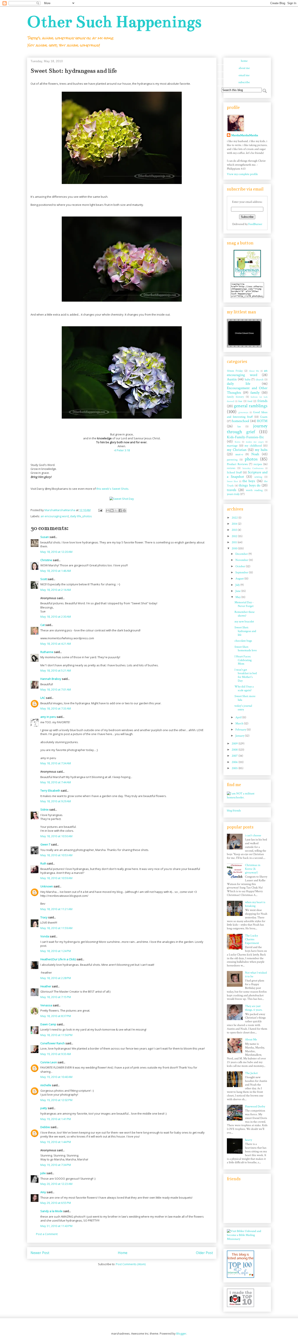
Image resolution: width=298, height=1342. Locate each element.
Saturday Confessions (253, 468)
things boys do (249, 485)
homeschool (240, 421)
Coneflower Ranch (52, 1043)
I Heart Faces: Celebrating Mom (243, 660)
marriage (232, 446)
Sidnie (44, 809)
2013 (235, 530)
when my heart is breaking (255, 904)
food (249, 401)
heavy (248, 1140)
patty (43, 1108)
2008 (235, 750)
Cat (42, 625)
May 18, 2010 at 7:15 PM (55, 997)
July (237, 585)
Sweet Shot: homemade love (246, 649)
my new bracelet (244, 622)
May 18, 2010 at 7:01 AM (55, 689)
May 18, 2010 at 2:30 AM (55, 617)
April (238, 717)
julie (43, 1173)
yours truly (233, 494)
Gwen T (45, 844)
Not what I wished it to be (256, 974)
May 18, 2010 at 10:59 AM (56, 878)
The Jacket (251, 1073)
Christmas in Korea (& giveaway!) (252, 869)
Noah (255, 454)
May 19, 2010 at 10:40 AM (56, 1077)
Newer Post (40, 1252)
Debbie (45, 1127)
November (242, 560)
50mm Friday (235, 371)
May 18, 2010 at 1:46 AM (55, 571)
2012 (235, 536)
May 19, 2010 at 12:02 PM (56, 1100)
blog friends (234, 811)
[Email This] (108, 510)
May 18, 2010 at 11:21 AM (56, 909)
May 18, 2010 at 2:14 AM (55, 590)
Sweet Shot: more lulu (245, 698)
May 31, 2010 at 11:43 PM (56, 1226)
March (239, 723)
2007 (235, 756)
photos (87, 516)
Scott (43, 579)
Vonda (44, 936)
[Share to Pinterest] (124, 510)
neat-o (239, 454)
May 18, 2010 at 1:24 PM (55, 951)
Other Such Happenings (114, 21)
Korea (237, 441)
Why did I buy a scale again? (244, 688)
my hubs (261, 449)
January (240, 736)
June (238, 591)
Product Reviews (237, 464)
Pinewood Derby (255, 1106)
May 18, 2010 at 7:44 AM (55, 782)
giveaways (243, 412)
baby (247, 379)
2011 (235, 542)
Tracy (44, 917)
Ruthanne (46, 652)
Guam (263, 417)
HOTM (262, 421)
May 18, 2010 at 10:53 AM (56, 855)
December (241, 554)
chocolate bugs (243, 641)
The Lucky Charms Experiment (252, 939)
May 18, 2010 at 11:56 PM (56, 1035)
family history (235, 397)
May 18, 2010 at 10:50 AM (56, 836)
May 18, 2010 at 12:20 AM (56, 552)
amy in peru (48, 717)
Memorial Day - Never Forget (244, 604)
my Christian (237, 449)
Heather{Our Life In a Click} (58, 959)
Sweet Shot (232, 481)
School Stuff (234, 472)
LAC (42, 698)
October (240, 566)
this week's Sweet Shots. (112, 489)
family (255, 392)
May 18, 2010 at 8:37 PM (55, 1016)
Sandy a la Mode (51, 1211)
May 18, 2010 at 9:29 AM (55, 801)
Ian (239, 426)
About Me (254, 371)
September (242, 572)
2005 (235, 768)
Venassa (46, 1005)
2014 (235, 524)
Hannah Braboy (50, 679)
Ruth (43, 863)
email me (244, 75)
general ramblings (250, 406)
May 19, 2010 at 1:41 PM (55, 1119)
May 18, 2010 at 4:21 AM (55, 644)
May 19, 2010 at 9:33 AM (55, 1054)
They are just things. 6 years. (253, 1008)
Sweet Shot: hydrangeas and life (245, 631)
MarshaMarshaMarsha (244, 135)
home (244, 61)
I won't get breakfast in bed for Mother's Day (246, 675)
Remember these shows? (245, 614)
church (260, 379)
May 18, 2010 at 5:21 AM (55, 670)
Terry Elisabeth (50, 790)
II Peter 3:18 (122, 450)
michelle (45, 1085)
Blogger (181, 1333)
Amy (43, 1192)
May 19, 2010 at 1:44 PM (55, 1142)
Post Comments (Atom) (131, 1264)
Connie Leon (48, 1062)
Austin (232, 379)
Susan (44, 537)
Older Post (204, 1252)
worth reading (254, 490)
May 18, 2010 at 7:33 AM (55, 708)
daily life (75, 516)
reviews (231, 468)
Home (122, 1252)
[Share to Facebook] (120, 510)
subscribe (244, 82)
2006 (235, 762)
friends (262, 401)
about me (244, 68)
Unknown (46, 886)
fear (240, 401)
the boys (248, 481)
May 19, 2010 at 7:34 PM (55, 1165)
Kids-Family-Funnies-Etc (245, 437)
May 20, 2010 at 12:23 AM (56, 1184)
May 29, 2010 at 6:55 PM (55, 1203)
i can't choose (253, 835)
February (241, 730)
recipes (257, 464)
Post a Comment (47, 1234)
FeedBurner (255, 224)
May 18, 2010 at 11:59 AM (56, 928)
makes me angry (255, 441)
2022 (235, 518)
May (238, 597)
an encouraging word (55, 516)
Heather (45, 986)
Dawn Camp (48, 1024)
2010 (235, 548)
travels (231, 490)
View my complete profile (242, 174)
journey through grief (247, 429)
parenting (232, 459)
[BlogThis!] (112, 510)
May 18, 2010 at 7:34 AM (55, 763)
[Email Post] (100, 510)
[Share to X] (116, 510)
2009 (235, 744)
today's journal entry (243, 707)
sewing (258, 477)
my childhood (253, 446)
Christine (46, 560)
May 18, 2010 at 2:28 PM (55, 978)
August (239, 579)
